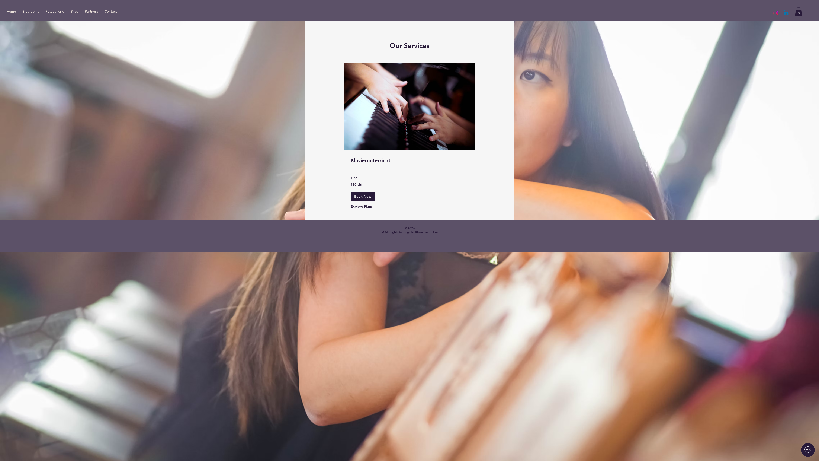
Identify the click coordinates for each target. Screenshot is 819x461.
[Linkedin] (786, 13)
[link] (409, 160)
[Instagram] (776, 13)
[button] (798, 11)
